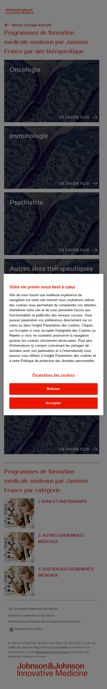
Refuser (53, 389)
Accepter (53, 403)
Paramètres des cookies (53, 375)
